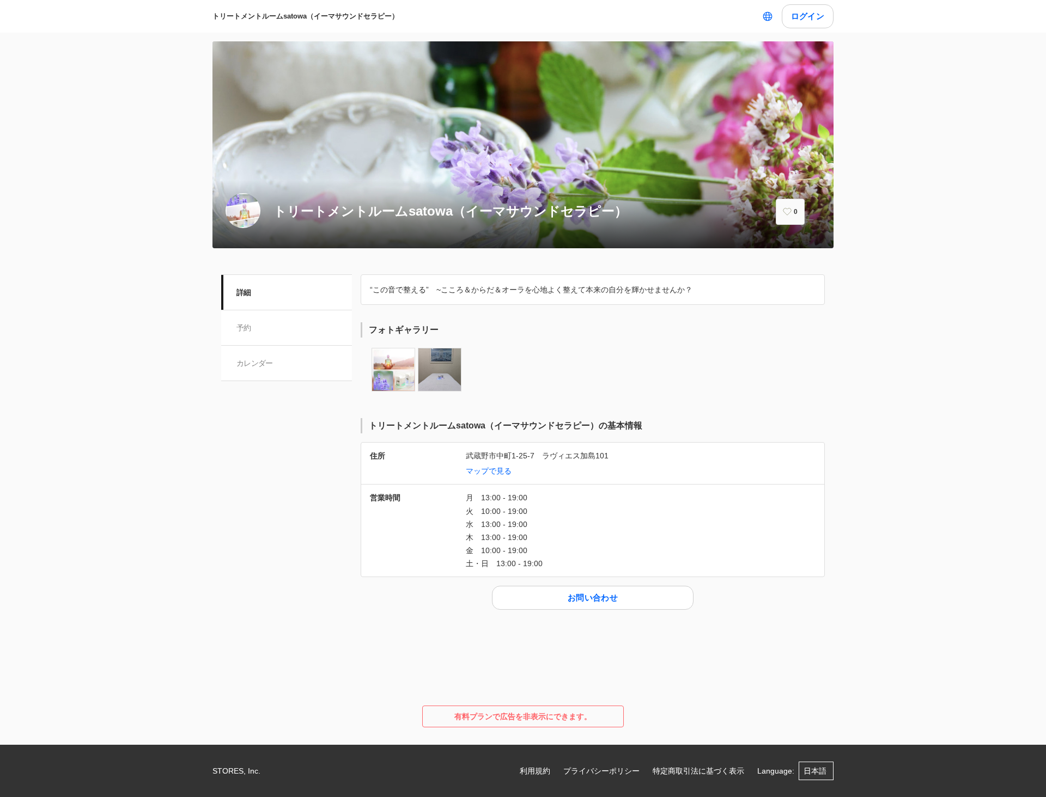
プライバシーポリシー (601, 771)
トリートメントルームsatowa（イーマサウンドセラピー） (305, 16)
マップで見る (489, 471)
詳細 (243, 292)
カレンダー (254, 363)
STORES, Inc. (236, 771)
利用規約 (535, 771)
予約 (243, 327)
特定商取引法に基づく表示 (698, 771)
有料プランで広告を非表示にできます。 (523, 716)
